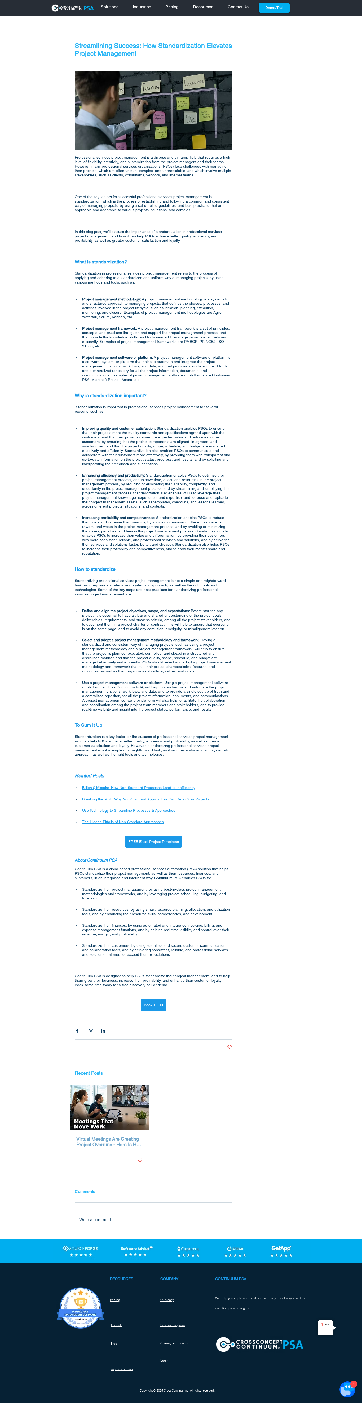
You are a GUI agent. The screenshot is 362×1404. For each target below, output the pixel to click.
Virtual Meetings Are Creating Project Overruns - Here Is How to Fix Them (109, 1141)
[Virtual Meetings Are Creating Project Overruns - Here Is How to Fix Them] (109, 1107)
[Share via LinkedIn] (103, 1030)
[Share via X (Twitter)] (90, 1030)
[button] (113, 8)
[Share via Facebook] (77, 1030)
